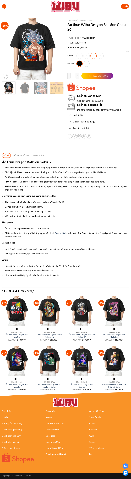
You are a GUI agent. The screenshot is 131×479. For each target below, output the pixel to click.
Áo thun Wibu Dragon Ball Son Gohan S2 (82, 335)
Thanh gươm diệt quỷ (56, 454)
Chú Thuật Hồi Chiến (55, 423)
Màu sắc (70, 63)
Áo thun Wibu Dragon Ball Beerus (82, 385)
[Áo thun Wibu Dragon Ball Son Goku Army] (49, 311)
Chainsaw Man (52, 429)
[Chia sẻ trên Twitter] (74, 136)
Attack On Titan (97, 411)
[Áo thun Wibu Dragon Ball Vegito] (17, 311)
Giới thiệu (6, 411)
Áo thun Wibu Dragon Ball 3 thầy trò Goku (114, 385)
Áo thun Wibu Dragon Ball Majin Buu (114, 335)
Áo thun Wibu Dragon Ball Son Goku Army (49, 335)
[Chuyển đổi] (70, 115)
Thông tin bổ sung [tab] (21, 155)
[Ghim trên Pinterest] (84, 136)
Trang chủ (72, 20)
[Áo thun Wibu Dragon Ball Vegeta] (17, 361)
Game (92, 442)
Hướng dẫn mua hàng (12, 423)
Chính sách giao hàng (12, 429)
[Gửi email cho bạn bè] (79, 136)
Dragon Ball (86, 20)
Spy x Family (95, 417)
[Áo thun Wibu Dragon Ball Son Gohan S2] (82, 311)
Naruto (49, 417)
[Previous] (6, 49)
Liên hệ (5, 417)
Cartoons (94, 429)
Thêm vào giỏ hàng (97, 76)
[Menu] (4, 6)
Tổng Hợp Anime (97, 448)
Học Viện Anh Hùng (54, 448)
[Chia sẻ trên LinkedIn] (89, 136)
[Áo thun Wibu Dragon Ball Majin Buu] (114, 311)
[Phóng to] (5, 76)
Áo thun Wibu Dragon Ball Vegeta (17, 385)
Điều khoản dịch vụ (11, 448)
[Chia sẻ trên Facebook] (70, 136)
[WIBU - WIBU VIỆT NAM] (65, 6)
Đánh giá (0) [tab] (38, 155)
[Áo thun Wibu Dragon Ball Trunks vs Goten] (49, 361)
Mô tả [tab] (6, 155)
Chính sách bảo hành (11, 436)
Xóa (127, 52)
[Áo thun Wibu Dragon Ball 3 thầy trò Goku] (114, 361)
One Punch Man (53, 442)
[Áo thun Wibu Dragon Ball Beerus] (82, 361)
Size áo (70, 55)
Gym (91, 436)
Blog (91, 454)
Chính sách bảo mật (11, 442)
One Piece (50, 436)
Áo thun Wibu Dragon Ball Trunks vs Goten (49, 385)
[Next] (59, 49)
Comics (92, 423)
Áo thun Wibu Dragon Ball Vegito (17, 335)
